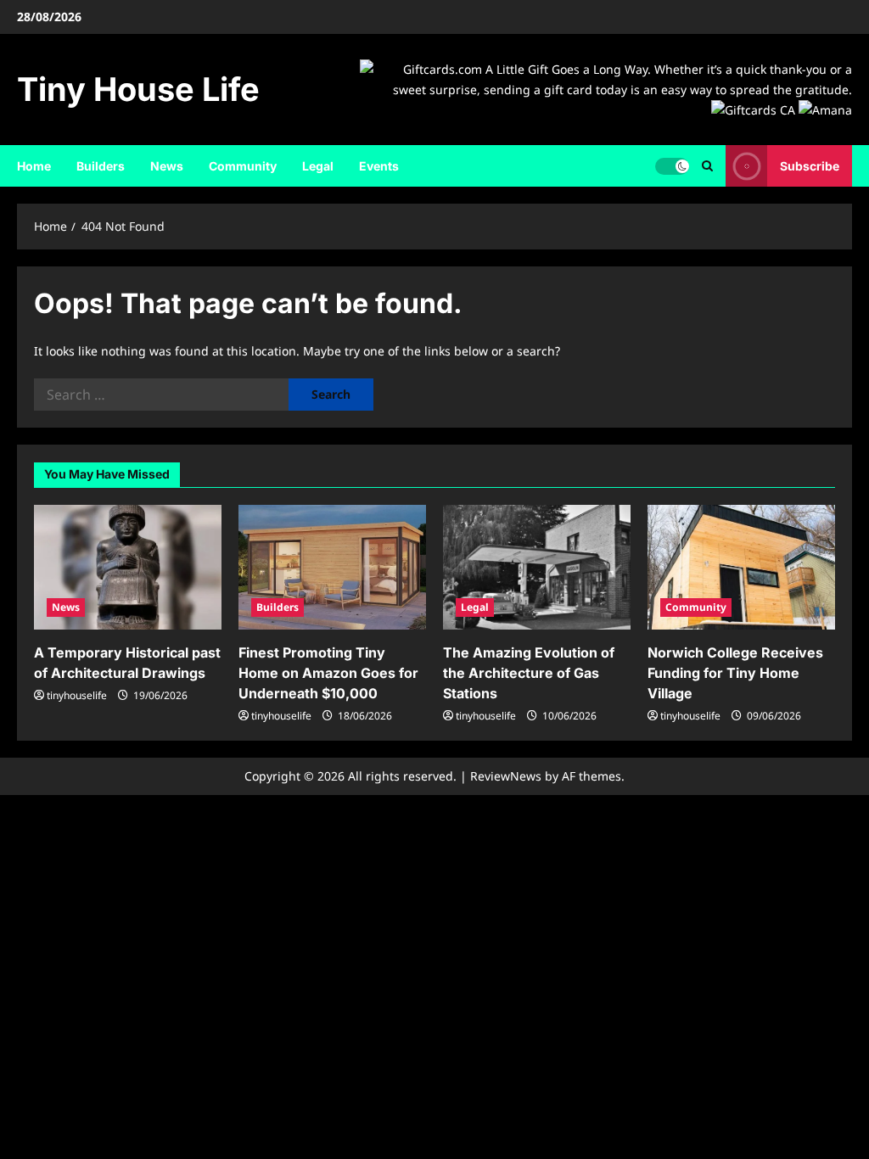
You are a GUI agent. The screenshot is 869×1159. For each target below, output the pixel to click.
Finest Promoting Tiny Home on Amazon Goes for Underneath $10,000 (328, 673)
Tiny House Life (138, 89)
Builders (100, 166)
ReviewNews (505, 776)
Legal (318, 166)
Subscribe (809, 166)
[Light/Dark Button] (672, 166)
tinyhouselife (77, 695)
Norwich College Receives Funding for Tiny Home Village (735, 673)
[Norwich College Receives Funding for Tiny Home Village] (741, 567)
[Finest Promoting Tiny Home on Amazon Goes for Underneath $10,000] (332, 567)
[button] (707, 165)
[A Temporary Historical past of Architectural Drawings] (127, 567)
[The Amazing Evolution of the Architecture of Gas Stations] (537, 567)
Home (34, 166)
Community (243, 166)
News (166, 166)
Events (379, 166)
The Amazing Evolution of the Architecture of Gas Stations (528, 673)
